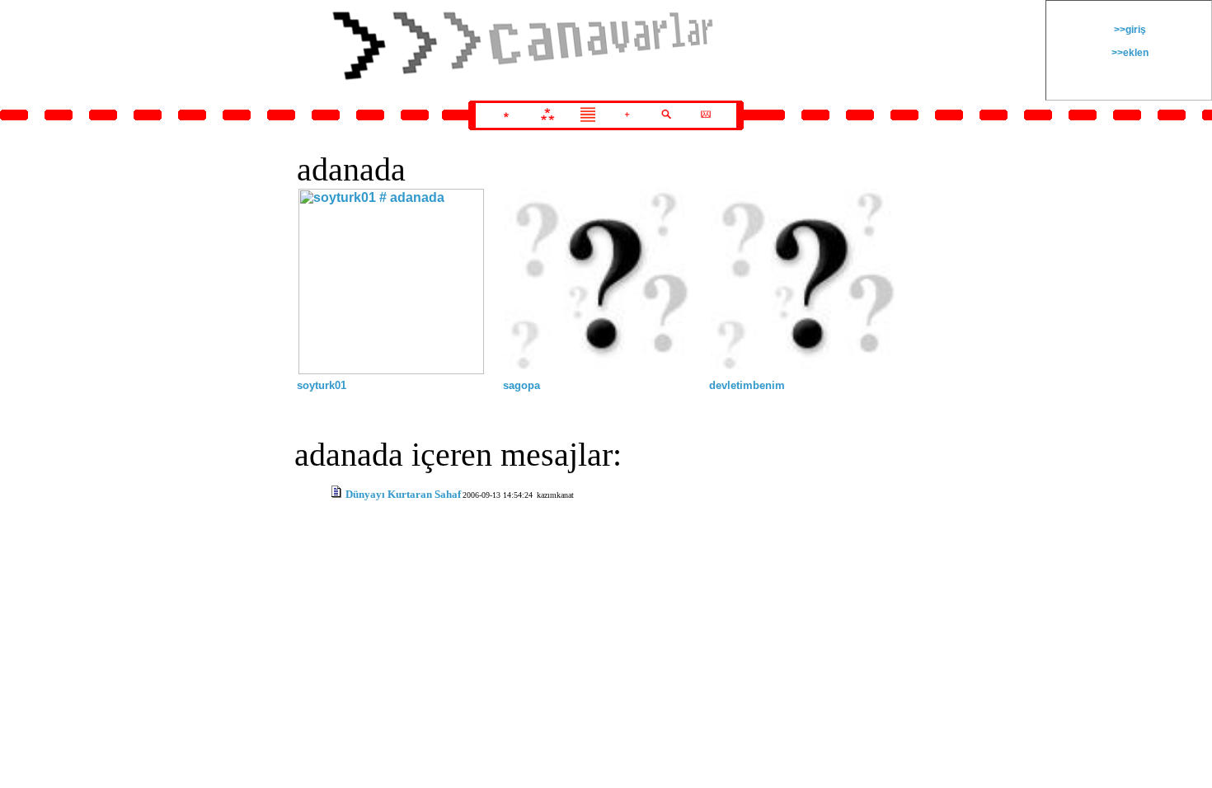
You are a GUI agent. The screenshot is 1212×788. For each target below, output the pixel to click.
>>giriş (1128, 29)
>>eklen (1129, 53)
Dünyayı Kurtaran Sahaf (403, 494)
